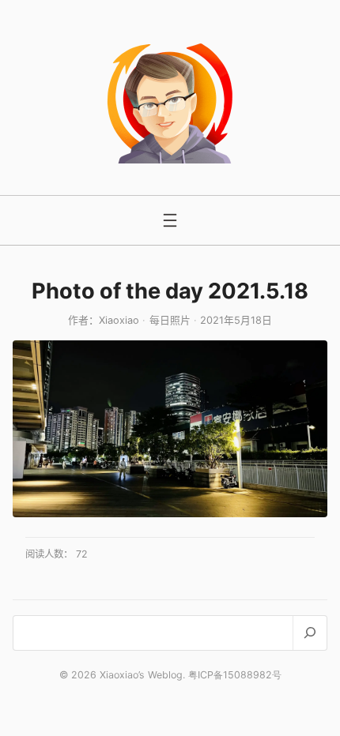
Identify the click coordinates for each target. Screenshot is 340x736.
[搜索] (310, 633)
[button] (170, 428)
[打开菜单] (170, 220)
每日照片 (170, 320)
